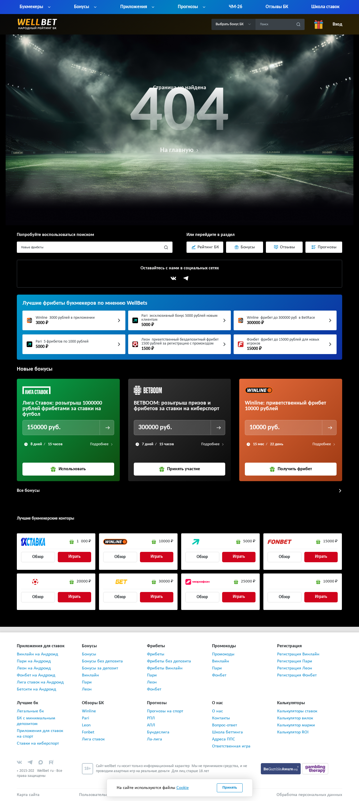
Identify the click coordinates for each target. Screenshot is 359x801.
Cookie (182, 788)
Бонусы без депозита (102, 661)
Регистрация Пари (294, 661)
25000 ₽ (248, 581)
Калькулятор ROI (293, 732)
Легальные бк (30, 711)
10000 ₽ (166, 541)
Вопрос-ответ (224, 725)
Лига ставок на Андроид (40, 682)
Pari (85, 718)
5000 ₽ (249, 541)
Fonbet (88, 732)
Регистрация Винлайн (298, 654)
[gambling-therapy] (315, 768)
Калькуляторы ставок (297, 711)
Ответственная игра (231, 746)
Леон (87, 689)
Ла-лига (154, 739)
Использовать (72, 469)
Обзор (37, 557)
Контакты (221, 718)
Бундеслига (158, 732)
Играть (74, 557)
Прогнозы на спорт (165, 711)
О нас (217, 711)
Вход (337, 24)
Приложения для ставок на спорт (40, 734)
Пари (87, 682)
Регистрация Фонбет (297, 675)
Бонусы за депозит (100, 668)
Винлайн (90, 675)
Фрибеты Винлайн (165, 668)
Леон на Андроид (34, 668)
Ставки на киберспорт (38, 743)
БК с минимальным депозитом (36, 721)
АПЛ (151, 725)
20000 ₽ (84, 581)
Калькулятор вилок (295, 718)
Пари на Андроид (34, 661)
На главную (177, 150)
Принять (229, 788)
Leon (86, 725)
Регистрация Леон (294, 668)
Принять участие (183, 469)
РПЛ (151, 718)
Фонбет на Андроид (36, 675)
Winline (89, 711)
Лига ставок (93, 739)
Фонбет (154, 689)
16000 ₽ (84, 541)
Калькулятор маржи (296, 725)
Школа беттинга (227, 732)
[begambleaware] (281, 768)
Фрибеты (155, 654)
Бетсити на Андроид (36, 689)
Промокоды (223, 654)
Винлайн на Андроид (37, 654)
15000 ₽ (330, 541)
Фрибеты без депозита (169, 661)
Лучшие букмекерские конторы (45, 519)
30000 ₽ (166, 581)
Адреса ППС (223, 739)
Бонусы (89, 654)
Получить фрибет (295, 469)
